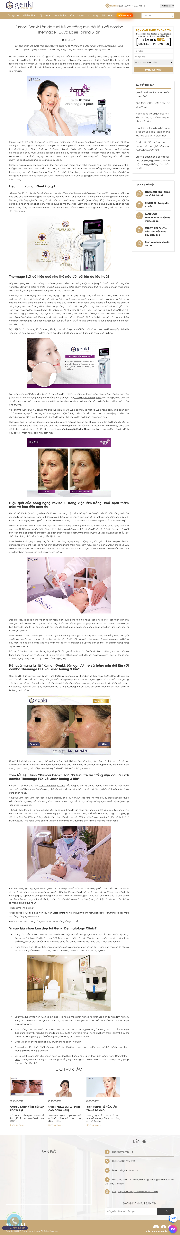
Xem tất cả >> (17, 1124)
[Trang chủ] (20, 8)
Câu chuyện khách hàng (84, 15)
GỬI (165, 1211)
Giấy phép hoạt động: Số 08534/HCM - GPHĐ (135, 1191)
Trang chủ (13, 15)
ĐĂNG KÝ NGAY (153, 69)
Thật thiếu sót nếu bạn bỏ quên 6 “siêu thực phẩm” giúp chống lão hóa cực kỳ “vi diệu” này (153, 131)
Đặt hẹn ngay (124, 15)
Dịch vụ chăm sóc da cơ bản (157, 243)
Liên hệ (106, 15)
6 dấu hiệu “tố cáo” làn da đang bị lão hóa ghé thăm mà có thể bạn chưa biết (152, 146)
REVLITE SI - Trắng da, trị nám (157, 204)
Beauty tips (60, 15)
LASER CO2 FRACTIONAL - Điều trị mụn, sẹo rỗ (157, 217)
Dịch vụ (44, 15)
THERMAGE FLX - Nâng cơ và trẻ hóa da (157, 193)
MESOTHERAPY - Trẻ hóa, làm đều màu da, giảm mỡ (156, 231)
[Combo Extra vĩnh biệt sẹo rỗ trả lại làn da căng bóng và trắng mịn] (27, 1095)
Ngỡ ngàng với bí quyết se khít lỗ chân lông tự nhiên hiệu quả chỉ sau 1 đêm (152, 117)
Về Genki (28, 15)
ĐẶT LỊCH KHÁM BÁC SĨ (158, 1231)
